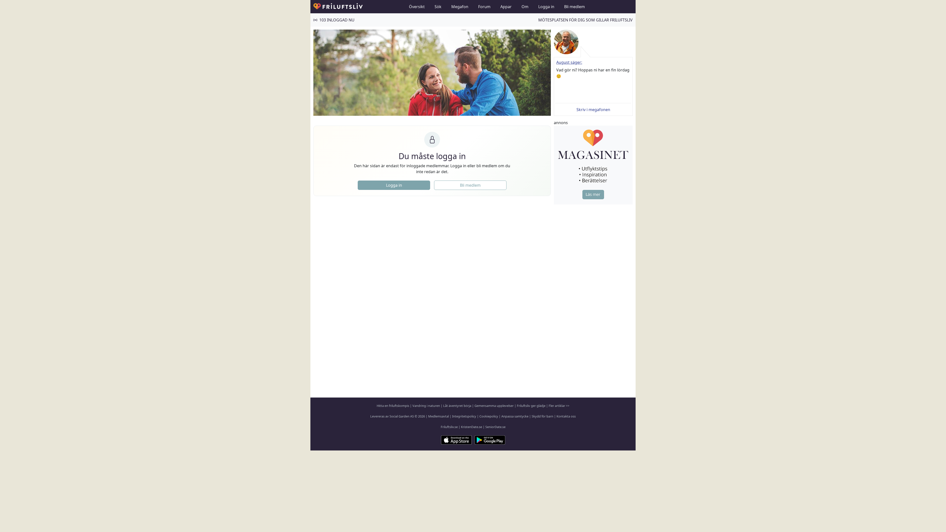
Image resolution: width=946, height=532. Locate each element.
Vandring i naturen (426, 405)
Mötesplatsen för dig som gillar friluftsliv (585, 20)
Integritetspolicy (464, 416)
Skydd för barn (542, 416)
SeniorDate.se (495, 427)
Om (525, 6)
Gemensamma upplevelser (494, 405)
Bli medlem (574, 6)
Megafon (459, 6)
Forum (484, 6)
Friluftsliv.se (449, 427)
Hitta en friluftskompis (393, 405)
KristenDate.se (471, 427)
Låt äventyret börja (457, 405)
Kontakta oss (566, 416)
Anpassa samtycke (514, 416)
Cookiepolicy (488, 416)
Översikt (417, 6)
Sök (438, 6)
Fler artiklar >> (559, 405)
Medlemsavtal (438, 416)
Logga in (546, 6)
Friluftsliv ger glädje (531, 405)
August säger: (569, 62)
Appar (506, 6)
